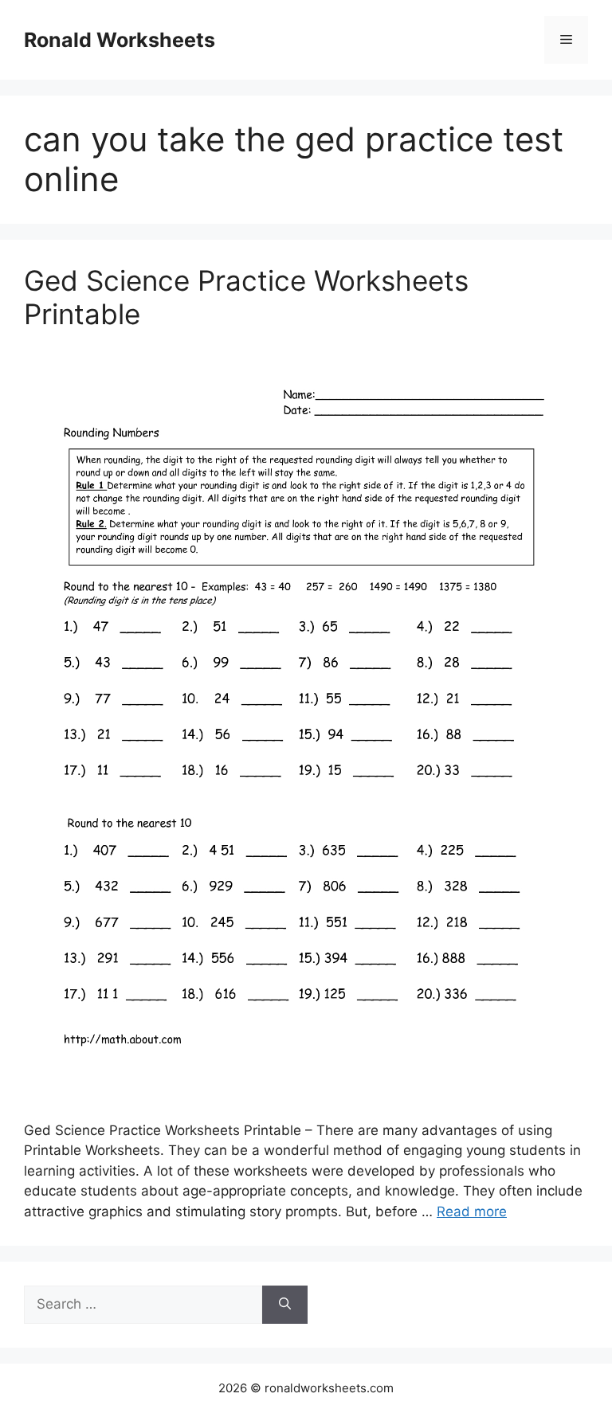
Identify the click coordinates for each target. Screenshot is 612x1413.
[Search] (285, 1305)
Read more (472, 1211)
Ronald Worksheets (119, 40)
